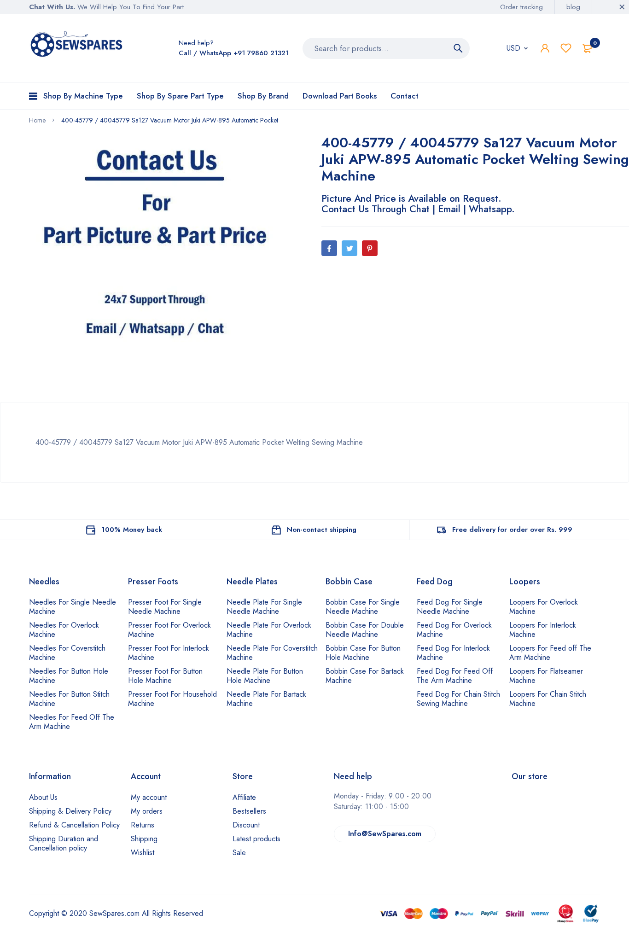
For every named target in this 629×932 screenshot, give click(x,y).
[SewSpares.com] (78, 46)
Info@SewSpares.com (384, 833)
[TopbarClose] (622, 7)
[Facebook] (329, 248)
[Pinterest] (370, 248)
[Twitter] (349, 248)
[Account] (545, 48)
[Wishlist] (566, 48)
